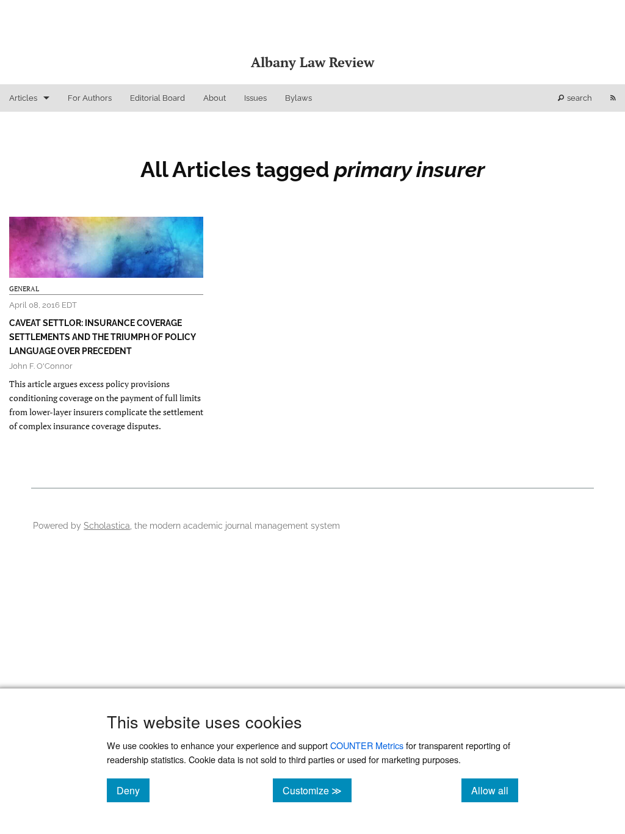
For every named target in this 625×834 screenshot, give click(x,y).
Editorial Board (157, 98)
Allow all (494, 790)
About (214, 98)
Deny (133, 790)
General (24, 289)
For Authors (90, 98)
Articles (23, 98)
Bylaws (298, 98)
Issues (255, 98)
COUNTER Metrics (366, 745)
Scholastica (107, 525)
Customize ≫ (317, 790)
